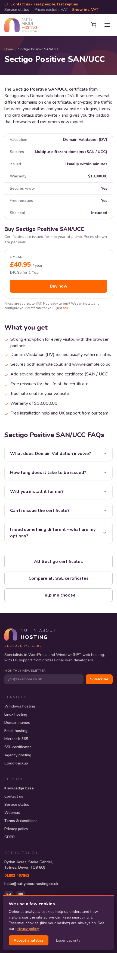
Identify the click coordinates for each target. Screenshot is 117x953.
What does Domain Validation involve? (50, 454)
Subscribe (99, 679)
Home (9, 49)
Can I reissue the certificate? (40, 511)
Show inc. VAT (85, 9)
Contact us (13, 796)
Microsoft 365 (16, 738)
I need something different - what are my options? (53, 533)
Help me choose (58, 595)
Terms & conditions (21, 820)
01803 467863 (16, 875)
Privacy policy (16, 828)
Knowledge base (19, 788)
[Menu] (107, 25)
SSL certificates (18, 747)
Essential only (68, 940)
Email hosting (15, 730)
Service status (16, 9)
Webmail (12, 812)
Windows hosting (19, 706)
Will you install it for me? (37, 492)
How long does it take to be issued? (48, 473)
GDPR (9, 837)
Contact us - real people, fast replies (44, 4)
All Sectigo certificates (58, 562)
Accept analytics (29, 940)
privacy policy (27, 928)
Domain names (17, 722)
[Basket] (93, 25)
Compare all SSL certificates (59, 578)
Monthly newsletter (25, 670)
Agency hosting (17, 755)
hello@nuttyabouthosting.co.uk (31, 883)
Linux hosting (15, 714)
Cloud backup (16, 763)
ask (65, 308)
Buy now (58, 286)
